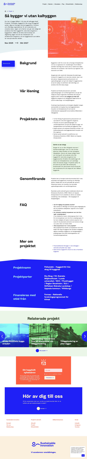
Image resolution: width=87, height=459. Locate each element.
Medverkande (6, 63)
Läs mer (80, 452)
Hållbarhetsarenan (58, 419)
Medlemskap (78, 4)
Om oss (9, 425)
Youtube (77, 427)
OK (83, 455)
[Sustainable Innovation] (9, 4)
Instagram (77, 425)
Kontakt (43, 408)
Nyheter (50, 4)
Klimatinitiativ (70, 4)
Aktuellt (33, 423)
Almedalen (57, 4)
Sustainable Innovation (13, 419)
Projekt (45, 4)
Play (63, 4)
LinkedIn (77, 423)
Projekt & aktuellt (36, 419)
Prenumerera (49, 377)
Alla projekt (43, 350)
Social (76, 419)
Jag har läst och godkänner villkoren (53, 374)
